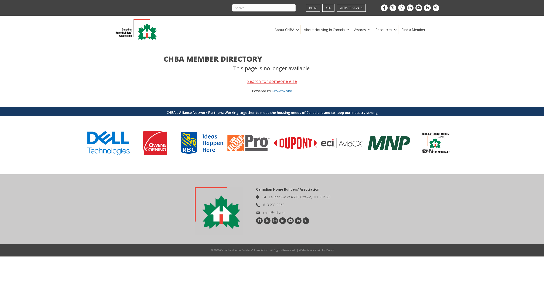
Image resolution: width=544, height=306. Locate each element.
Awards (360, 29)
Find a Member (413, 29)
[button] (297, 29)
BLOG (313, 8)
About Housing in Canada (324, 29)
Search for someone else (272, 81)
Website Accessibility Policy (316, 250)
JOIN (328, 8)
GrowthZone (282, 91)
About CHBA (284, 29)
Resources (383, 29)
